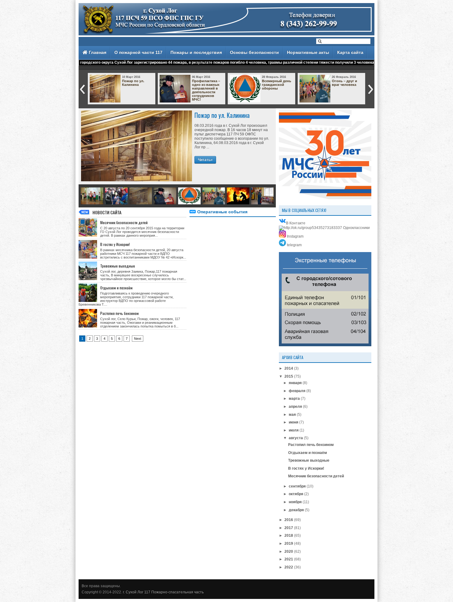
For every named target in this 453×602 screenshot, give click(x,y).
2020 (288, 551)
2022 (288, 567)
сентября (297, 486)
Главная (97, 52)
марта (294, 398)
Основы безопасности (254, 52)
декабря (296, 510)
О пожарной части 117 (138, 52)
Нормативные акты (308, 52)
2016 (288, 520)
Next (137, 338)
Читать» (205, 160)
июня (293, 422)
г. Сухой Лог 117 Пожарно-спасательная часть (163, 592)
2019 (288, 543)
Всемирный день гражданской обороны (276, 84)
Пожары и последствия (196, 52)
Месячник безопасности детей (124, 222)
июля (294, 430)
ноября (295, 502)
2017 (288, 528)
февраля (297, 391)
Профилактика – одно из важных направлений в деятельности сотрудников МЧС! (206, 90)
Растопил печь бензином (119, 313)
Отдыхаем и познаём (116, 287)
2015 (288, 376)
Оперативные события (222, 211)
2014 (288, 368)
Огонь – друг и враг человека (344, 82)
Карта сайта (350, 52)
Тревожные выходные (117, 265)
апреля (295, 406)
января (295, 383)
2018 (288, 535)
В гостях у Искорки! (115, 244)
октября (296, 494)
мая (292, 414)
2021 (288, 559)
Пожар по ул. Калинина (133, 82)
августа (296, 438)
